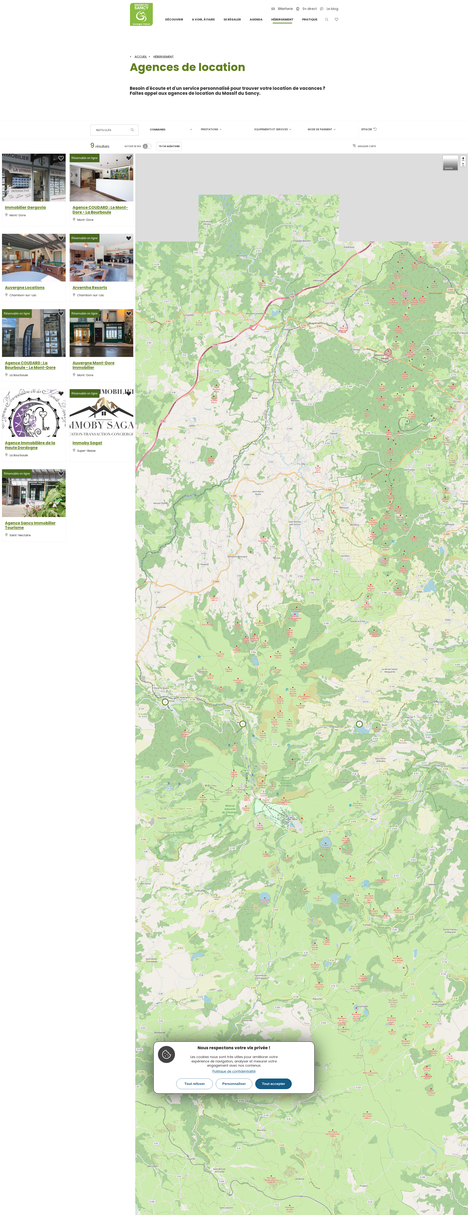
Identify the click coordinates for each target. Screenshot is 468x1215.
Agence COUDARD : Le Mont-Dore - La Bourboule (100, 210)
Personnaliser (234, 1084)
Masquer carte (367, 146)
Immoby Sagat (87, 442)
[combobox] (171, 130)
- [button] (463, 164)
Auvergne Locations (25, 287)
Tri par (169, 146)
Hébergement (163, 57)
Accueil (141, 57)
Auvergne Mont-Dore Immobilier (93, 365)
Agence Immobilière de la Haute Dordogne (30, 445)
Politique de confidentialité (234, 1071)
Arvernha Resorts (90, 287)
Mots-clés (103, 130)
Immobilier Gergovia (25, 207)
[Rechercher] (132, 130)
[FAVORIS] (336, 19)
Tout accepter (273, 1084)
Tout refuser (194, 1084)
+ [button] (463, 158)
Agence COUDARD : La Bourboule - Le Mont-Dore (30, 365)
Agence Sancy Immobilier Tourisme (30, 525)
